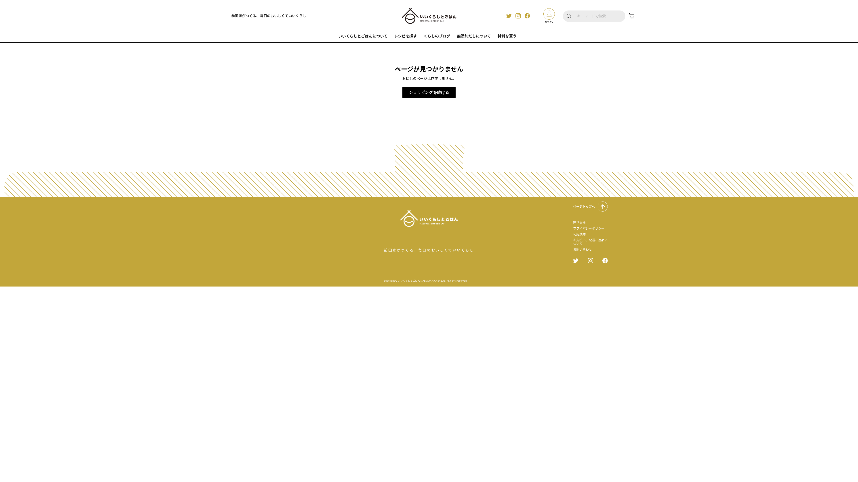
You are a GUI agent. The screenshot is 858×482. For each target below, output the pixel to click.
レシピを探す (405, 36)
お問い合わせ (582, 249)
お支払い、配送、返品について (590, 242)
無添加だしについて (474, 36)
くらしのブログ (437, 36)
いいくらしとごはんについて (362, 36)
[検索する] (569, 16)
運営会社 (579, 222)
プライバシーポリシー (588, 228)
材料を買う (507, 36)
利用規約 (579, 234)
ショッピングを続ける (429, 92)
